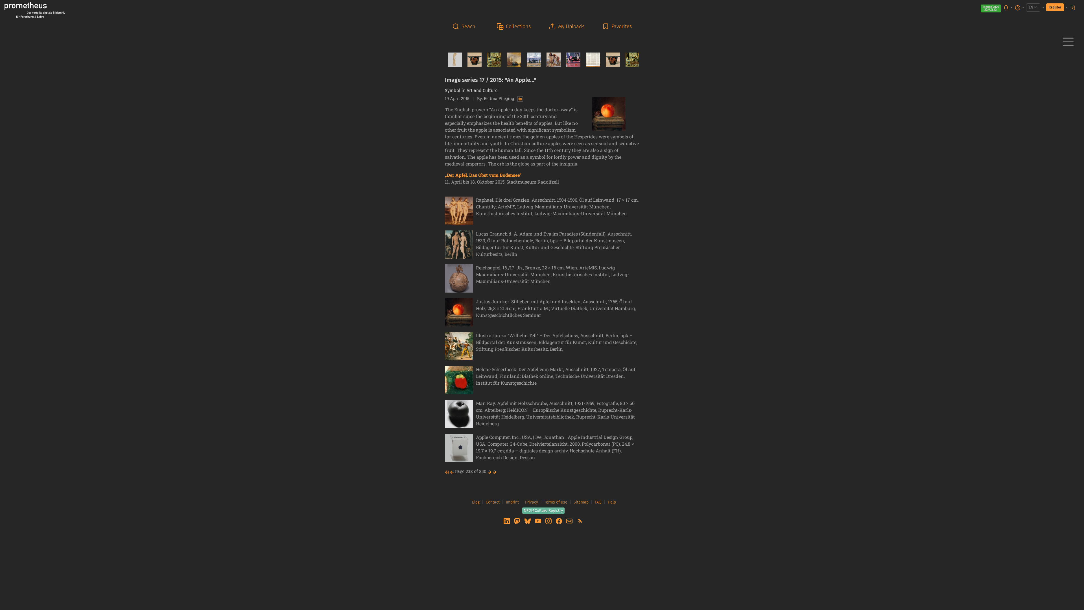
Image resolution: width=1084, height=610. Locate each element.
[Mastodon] (518, 520)
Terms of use (555, 502)
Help (612, 502)
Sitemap (581, 502)
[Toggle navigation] (1068, 42)
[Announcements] (1006, 7)
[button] (465, 27)
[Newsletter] (570, 520)
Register (1055, 7)
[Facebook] (559, 520)
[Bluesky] (528, 520)
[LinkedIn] (507, 520)
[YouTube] (539, 520)
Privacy (531, 502)
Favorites (621, 26)
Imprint (512, 502)
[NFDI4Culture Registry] (543, 510)
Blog (476, 502)
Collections (518, 26)
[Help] (1017, 7)
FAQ (598, 502)
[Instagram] (549, 520)
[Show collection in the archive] (519, 98)
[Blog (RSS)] (579, 520)
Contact (493, 502)
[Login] (1073, 7)
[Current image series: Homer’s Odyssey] (551, 60)
